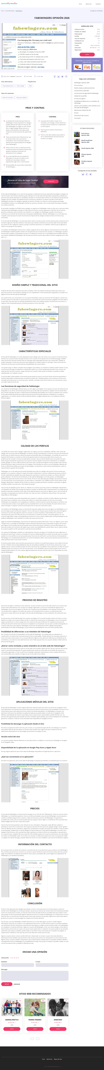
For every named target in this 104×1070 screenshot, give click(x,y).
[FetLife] (77, 148)
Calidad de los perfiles (80, 96)
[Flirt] (87, 67)
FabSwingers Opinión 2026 (81, 83)
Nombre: (4, 962)
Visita (87, 54)
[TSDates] (77, 155)
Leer (12, 1025)
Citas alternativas (7, 82)
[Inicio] (9, 3)
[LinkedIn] (58, 76)
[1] (11, 958)
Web (30, 86)
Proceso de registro (80, 98)
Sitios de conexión (8, 97)
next (38, 1039)
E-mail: (38, 962)
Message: (4, 969)
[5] (18, 958)
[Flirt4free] (77, 162)
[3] (14, 958)
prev (32, 1039)
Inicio (80, 4)
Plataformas (32, 82)
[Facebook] (54, 76)
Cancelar (17, 984)
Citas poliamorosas (8, 86)
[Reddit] (82, 174)
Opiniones (89, 4)
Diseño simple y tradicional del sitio (84, 88)
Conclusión (77, 118)
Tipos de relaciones (7, 93)
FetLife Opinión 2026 (87, 148)
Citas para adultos (21, 97)
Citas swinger (20, 86)
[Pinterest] (66, 76)
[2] (13, 958)
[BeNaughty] (78, 67)
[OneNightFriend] (96, 67)
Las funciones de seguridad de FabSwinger (86, 93)
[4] (16, 958)
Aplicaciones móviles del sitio (82, 110)
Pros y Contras (78, 85)
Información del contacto (81, 115)
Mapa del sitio (58, 1059)
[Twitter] (62, 76)
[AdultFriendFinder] (77, 141)
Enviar (7, 984)
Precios (76, 113)
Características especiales (81, 90)
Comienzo (51, 181)
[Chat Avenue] (77, 134)
